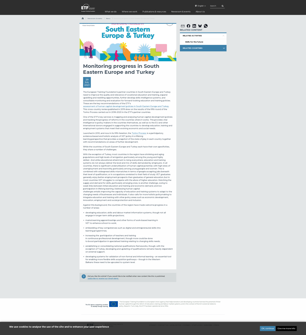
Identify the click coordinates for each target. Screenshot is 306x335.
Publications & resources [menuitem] (154, 12)
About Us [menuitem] (200, 12)
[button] (182, 26)
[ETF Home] (90, 9)
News (108, 18)
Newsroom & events (95, 18)
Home (83, 19)
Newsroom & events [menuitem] (180, 12)
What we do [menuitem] (111, 12)
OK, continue (267, 328)
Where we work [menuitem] (129, 12)
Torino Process (139, 133)
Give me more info (286, 328)
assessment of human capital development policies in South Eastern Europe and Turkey (126, 106)
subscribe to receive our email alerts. (103, 278)
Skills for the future (194, 42)
